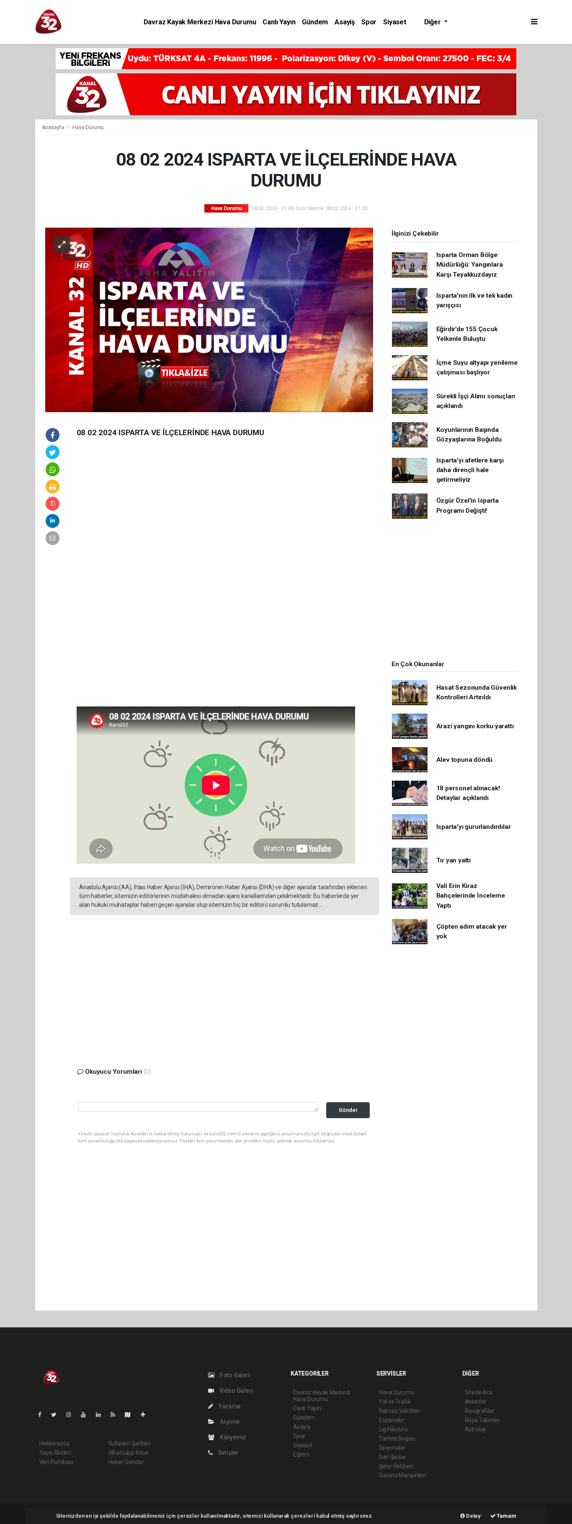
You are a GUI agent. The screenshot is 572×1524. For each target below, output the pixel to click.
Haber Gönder (126, 1462)
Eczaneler (392, 1420)
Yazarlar (229, 1406)
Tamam (506, 1516)
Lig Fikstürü (393, 1429)
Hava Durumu (88, 127)
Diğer (433, 22)
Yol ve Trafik (395, 1401)
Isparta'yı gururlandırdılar (473, 827)
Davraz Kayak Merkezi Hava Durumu (200, 22)
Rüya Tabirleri (482, 1420)
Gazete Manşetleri (402, 1475)
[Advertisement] (133, 578)
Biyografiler (480, 1410)
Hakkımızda (54, 1443)
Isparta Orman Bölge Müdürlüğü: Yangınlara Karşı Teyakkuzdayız (469, 264)
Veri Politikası (56, 1462)
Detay (473, 1516)
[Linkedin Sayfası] (102, 1414)
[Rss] (116, 1414)
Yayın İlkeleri (55, 1452)
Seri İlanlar (392, 1457)
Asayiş (345, 22)
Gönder (348, 1110)
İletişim (227, 1452)
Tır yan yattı (453, 860)
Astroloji (475, 1429)
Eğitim (301, 1454)
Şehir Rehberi (396, 1466)
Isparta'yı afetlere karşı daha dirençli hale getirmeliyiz (470, 470)
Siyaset (395, 22)
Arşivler (229, 1421)
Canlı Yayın (279, 22)
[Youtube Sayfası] (87, 1414)
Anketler (476, 1401)
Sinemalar (392, 1447)
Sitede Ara (478, 1392)
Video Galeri (235, 1390)
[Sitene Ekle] (146, 1414)
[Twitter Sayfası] (57, 1414)
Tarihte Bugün (397, 1438)
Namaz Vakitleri (399, 1410)
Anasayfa (53, 127)
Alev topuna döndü (464, 759)
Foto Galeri (234, 1375)
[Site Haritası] (131, 1414)
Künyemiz (232, 1437)
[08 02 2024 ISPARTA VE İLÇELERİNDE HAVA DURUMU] (209, 319)
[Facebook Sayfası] (43, 1414)
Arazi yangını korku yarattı (475, 726)
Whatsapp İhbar (128, 1452)
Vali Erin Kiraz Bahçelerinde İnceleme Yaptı (470, 895)
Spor (368, 22)
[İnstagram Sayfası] (72, 1414)
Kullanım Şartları (129, 1443)
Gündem (315, 22)
